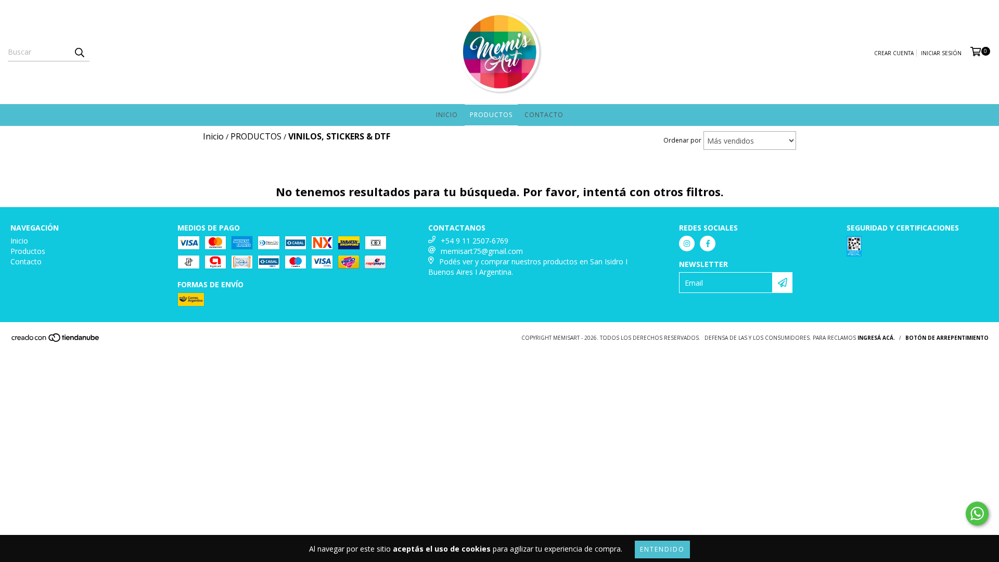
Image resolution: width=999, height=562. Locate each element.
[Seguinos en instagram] (687, 243)
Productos (491, 114)
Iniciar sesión (941, 53)
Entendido (662, 549)
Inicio (447, 114)
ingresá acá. (876, 337)
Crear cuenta (894, 53)
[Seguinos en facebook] (707, 243)
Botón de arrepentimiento (947, 337)
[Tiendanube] (55, 340)
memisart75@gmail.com (482, 251)
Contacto (543, 114)
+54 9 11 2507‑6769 (474, 241)
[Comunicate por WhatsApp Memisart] (977, 514)
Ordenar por (682, 140)
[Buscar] (79, 52)
